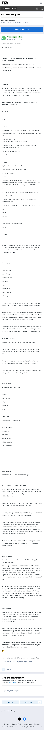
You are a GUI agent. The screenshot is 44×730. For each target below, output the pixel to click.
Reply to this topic (22, 29)
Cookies (37, 724)
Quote (9, 669)
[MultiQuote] (3, 669)
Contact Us (28, 724)
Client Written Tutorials (20, 22)
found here (11, 252)
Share (11, 702)
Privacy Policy (17, 724)
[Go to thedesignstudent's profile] (4, 38)
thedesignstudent (9, 20)
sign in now (12, 682)
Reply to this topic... (13, 691)
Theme (7, 724)
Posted (14, 39)
